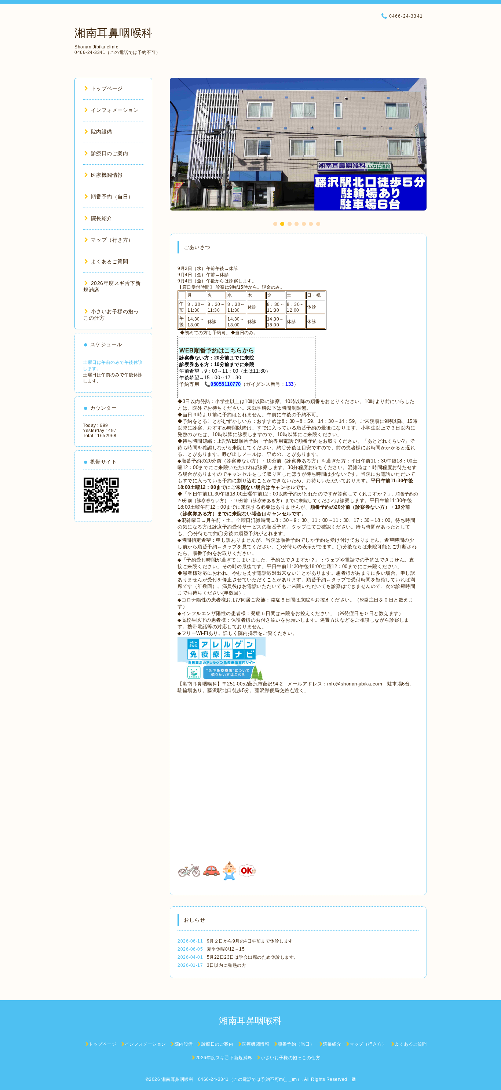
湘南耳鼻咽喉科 (113, 33)
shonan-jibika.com (362, 684)
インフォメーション (115, 110)
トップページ (107, 88)
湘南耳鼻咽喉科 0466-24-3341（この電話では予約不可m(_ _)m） (231, 1079)
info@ (334, 684)
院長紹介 (101, 218)
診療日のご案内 (109, 153)
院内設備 (101, 132)
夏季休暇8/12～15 (226, 949)
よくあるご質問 (109, 261)
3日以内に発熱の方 (226, 965)
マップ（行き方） (112, 240)
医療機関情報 (107, 175)
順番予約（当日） (112, 197)
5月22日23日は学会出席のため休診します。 (253, 957)
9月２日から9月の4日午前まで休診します (250, 941)
